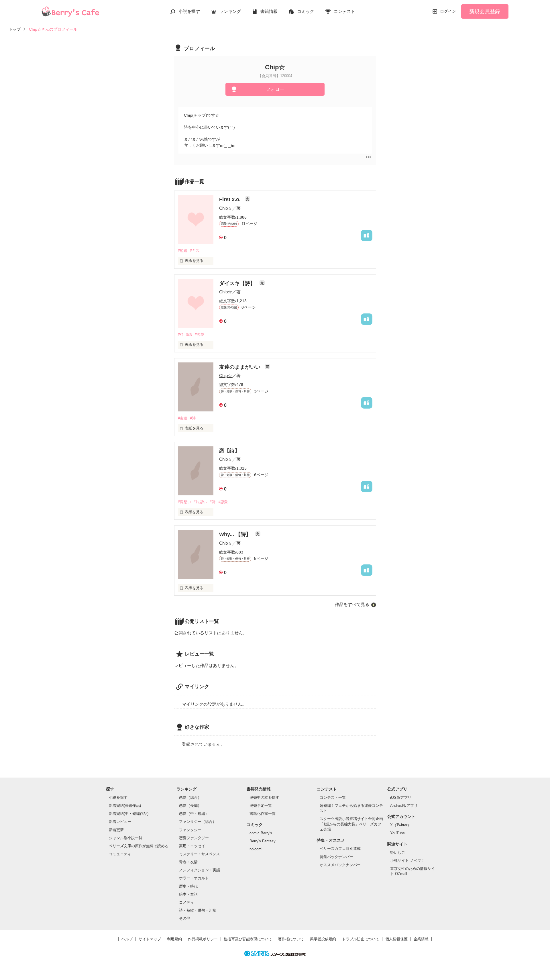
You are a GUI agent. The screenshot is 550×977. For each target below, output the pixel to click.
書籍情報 (269, 11)
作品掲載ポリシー (203, 939)
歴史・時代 (188, 886)
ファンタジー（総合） (197, 821)
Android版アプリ (404, 805)
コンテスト (344, 11)
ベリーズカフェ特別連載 (340, 848)
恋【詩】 (229, 451)
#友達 (182, 418)
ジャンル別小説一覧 (125, 838)
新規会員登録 (484, 11)
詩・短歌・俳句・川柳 (197, 910)
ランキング (230, 11)
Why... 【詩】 (235, 534)
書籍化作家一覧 (263, 813)
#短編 (182, 250)
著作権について (291, 939)
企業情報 (421, 939)
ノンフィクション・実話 (199, 870)
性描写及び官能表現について (248, 939)
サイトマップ (150, 939)
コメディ (186, 902)
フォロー (275, 89)
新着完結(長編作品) (125, 805)
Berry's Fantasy (263, 841)
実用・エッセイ (192, 846)
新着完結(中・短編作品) (128, 813)
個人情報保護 (396, 939)
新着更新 (116, 830)
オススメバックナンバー (340, 865)
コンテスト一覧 (333, 797)
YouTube (397, 833)
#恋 (189, 334)
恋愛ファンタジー (194, 838)
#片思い (200, 502)
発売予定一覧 (261, 805)
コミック (305, 11)
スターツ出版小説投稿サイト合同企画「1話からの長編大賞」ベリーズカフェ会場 (351, 824)
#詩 (181, 334)
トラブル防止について (360, 939)
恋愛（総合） (190, 797)
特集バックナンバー (336, 857)
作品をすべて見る (352, 604)
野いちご (397, 852)
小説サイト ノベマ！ (407, 860)
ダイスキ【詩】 (238, 283)
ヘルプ (127, 939)
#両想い (184, 502)
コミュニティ (120, 854)
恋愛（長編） (190, 805)
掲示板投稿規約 (323, 939)
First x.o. (230, 199)
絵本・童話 (188, 894)
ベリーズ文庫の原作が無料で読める (138, 846)
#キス (194, 250)
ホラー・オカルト (194, 878)
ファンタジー (190, 830)
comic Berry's (261, 833)
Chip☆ (225, 208)
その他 (184, 918)
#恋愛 (199, 334)
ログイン (448, 11)
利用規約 (174, 939)
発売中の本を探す (264, 797)
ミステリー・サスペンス (199, 854)
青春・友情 (188, 862)
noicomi (256, 849)
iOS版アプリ (400, 797)
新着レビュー (120, 821)
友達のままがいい (240, 367)
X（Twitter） (400, 825)
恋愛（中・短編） (194, 813)
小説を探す (189, 11)
